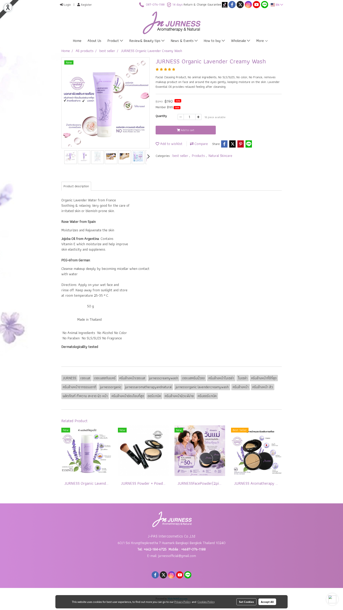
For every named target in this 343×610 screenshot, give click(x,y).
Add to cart (187, 130)
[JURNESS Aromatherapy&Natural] (224, 4)
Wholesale (239, 40)
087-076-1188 (155, 4)
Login (67, 4)
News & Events (183, 40)
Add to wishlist (170, 144)
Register (86, 4)
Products (199, 155)
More (260, 40)
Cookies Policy (206, 601)
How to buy (213, 40)
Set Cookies (246, 601)
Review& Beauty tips (145, 40)
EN (277, 4)
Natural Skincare (220, 155)
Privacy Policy (182, 601)
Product (113, 40)
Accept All (267, 601)
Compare (201, 144)
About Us (94, 40)
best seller (180, 155)
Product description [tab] (76, 186)
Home (77, 40)
